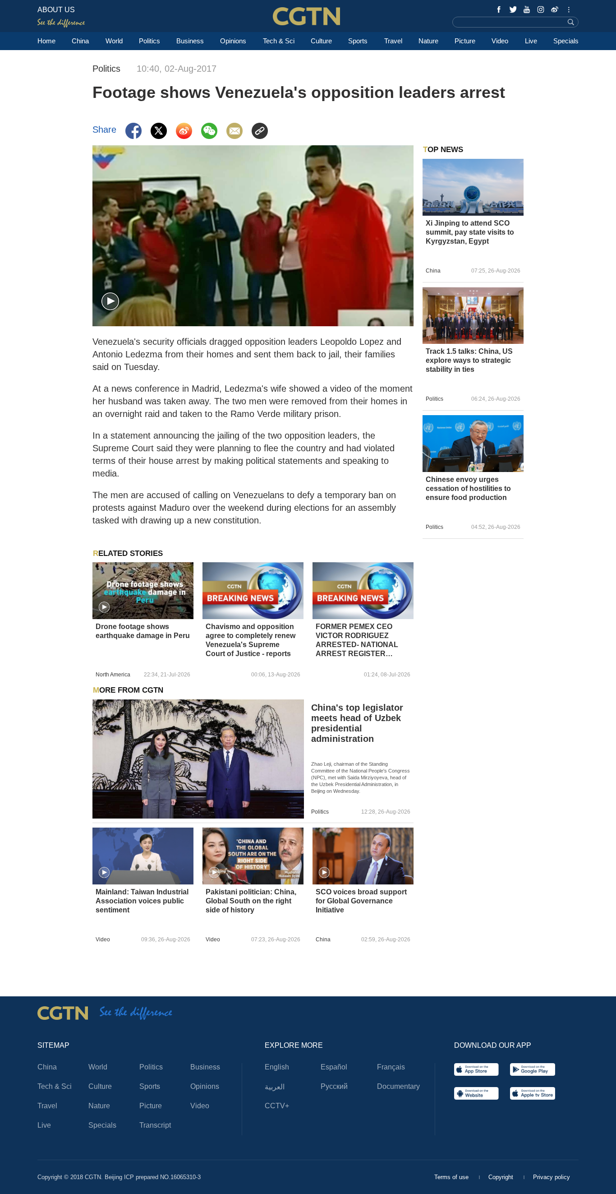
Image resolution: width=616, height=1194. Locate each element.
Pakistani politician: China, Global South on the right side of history (251, 901)
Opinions (233, 41)
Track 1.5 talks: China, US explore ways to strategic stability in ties (469, 360)
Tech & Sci (278, 41)
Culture (321, 41)
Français (391, 1067)
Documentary (398, 1086)
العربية (275, 1087)
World (114, 41)
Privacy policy (551, 1177)
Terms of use (452, 1177)
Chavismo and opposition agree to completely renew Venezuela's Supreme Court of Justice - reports (250, 640)
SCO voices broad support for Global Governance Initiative (361, 901)
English (277, 1067)
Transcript (155, 1125)
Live (531, 41)
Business (190, 41)
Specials (566, 41)
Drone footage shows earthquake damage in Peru (143, 631)
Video (500, 41)
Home (46, 41)
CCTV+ (277, 1106)
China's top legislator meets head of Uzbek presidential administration (357, 723)
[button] (110, 302)
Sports (358, 41)
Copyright (501, 1177)
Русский (334, 1086)
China (80, 41)
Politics (149, 41)
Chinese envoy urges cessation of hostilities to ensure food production (468, 488)
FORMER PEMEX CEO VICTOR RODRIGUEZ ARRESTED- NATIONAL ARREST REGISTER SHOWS (357, 640)
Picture (465, 41)
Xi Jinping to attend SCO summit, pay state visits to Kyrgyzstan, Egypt (470, 232)
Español (334, 1067)
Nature (428, 41)
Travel (393, 41)
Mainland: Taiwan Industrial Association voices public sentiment (142, 901)
